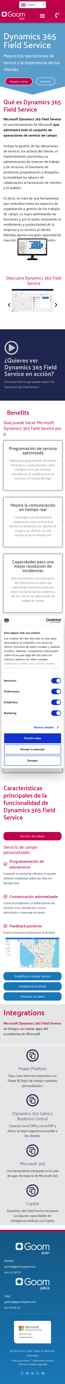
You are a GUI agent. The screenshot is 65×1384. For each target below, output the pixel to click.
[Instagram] (38, 1373)
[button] (9, 304)
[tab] (32, 836)
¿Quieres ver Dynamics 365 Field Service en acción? (30, 366)
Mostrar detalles (44, 727)
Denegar (32, 760)
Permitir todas (32, 738)
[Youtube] (43, 1373)
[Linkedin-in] (32, 1373)
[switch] (56, 691)
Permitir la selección (32, 749)
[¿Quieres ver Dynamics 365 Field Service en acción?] (11, 348)
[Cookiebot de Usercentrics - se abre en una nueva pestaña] (46, 620)
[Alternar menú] (42, 16)
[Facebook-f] (22, 1373)
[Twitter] (27, 1373)
